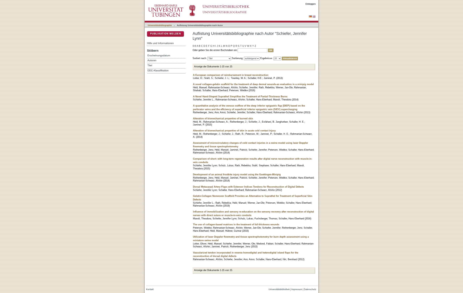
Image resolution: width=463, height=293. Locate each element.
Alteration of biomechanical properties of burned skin (223, 118)
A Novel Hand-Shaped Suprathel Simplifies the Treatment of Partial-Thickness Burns (240, 96)
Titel (149, 65)
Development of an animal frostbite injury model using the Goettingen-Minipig (237, 174)
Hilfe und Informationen (160, 43)
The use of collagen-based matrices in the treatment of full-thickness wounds (236, 224)
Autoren (151, 60)
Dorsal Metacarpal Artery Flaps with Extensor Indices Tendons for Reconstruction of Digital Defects (248, 186)
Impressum (296, 289)
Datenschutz (310, 289)
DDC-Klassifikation (158, 70)
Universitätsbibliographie (160, 25)
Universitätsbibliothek (279, 289)
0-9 (194, 46)
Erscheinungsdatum (158, 55)
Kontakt (150, 289)
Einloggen (310, 4)
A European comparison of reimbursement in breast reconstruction (230, 75)
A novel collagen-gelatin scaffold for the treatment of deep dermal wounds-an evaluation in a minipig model (253, 84)
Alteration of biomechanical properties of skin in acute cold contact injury (234, 130)
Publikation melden (165, 33)
